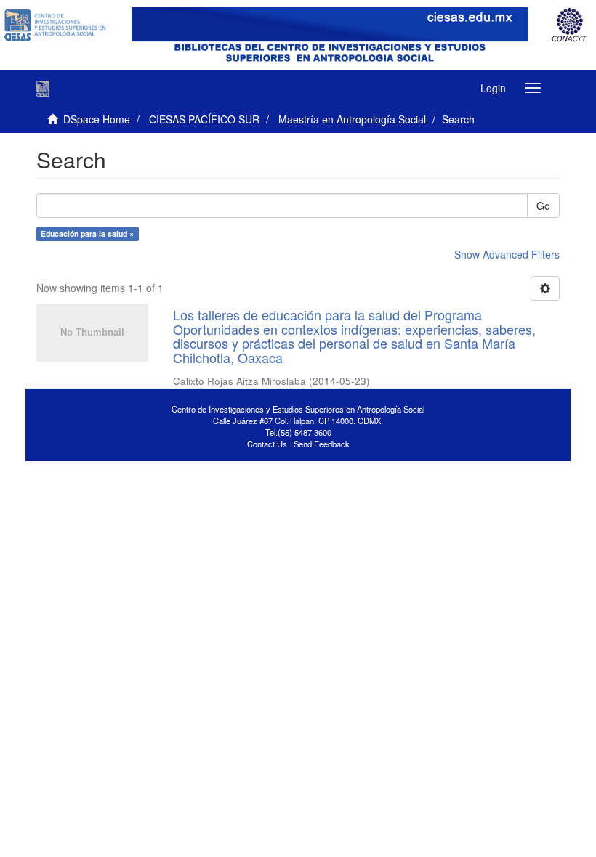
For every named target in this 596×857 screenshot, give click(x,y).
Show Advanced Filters (507, 254)
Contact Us (267, 444)
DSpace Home (96, 119)
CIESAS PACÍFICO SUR (204, 119)
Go (543, 205)
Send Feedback (322, 444)
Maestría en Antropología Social (352, 119)
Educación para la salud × (87, 233)
